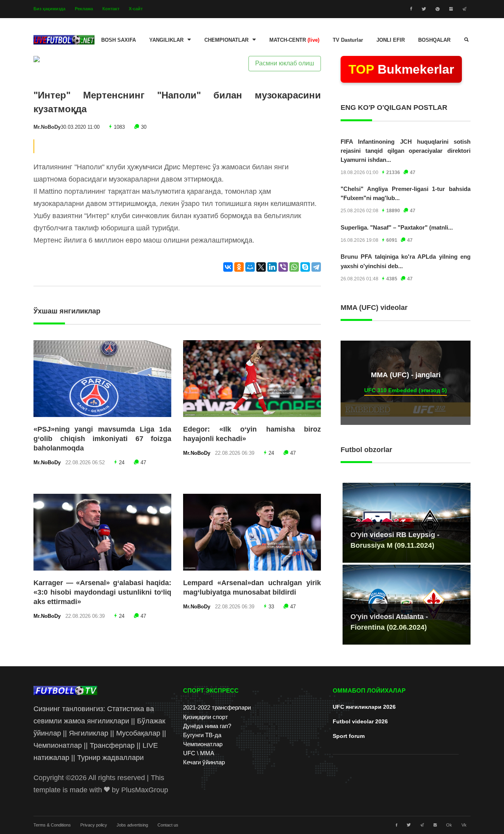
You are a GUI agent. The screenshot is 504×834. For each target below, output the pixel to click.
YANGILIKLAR (166, 40)
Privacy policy (93, 825)
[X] (261, 267)
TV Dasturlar (348, 40)
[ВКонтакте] (228, 267)
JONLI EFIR (390, 40)
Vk (464, 825)
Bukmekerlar (401, 69)
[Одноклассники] (239, 267)
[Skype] (305, 267)
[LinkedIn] (272, 267)
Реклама (84, 8)
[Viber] (283, 267)
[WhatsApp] (294, 267)
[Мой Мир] (250, 267)
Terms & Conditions (52, 825)
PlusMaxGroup (144, 790)
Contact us (168, 825)
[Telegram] (316, 267)
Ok (449, 825)
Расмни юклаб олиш (284, 63)
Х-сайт (136, 8)
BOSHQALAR (434, 40)
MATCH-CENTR (294, 40)
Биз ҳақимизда (49, 8)
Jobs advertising (132, 825)
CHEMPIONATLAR (226, 40)
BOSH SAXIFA (118, 40)
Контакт (110, 8)
